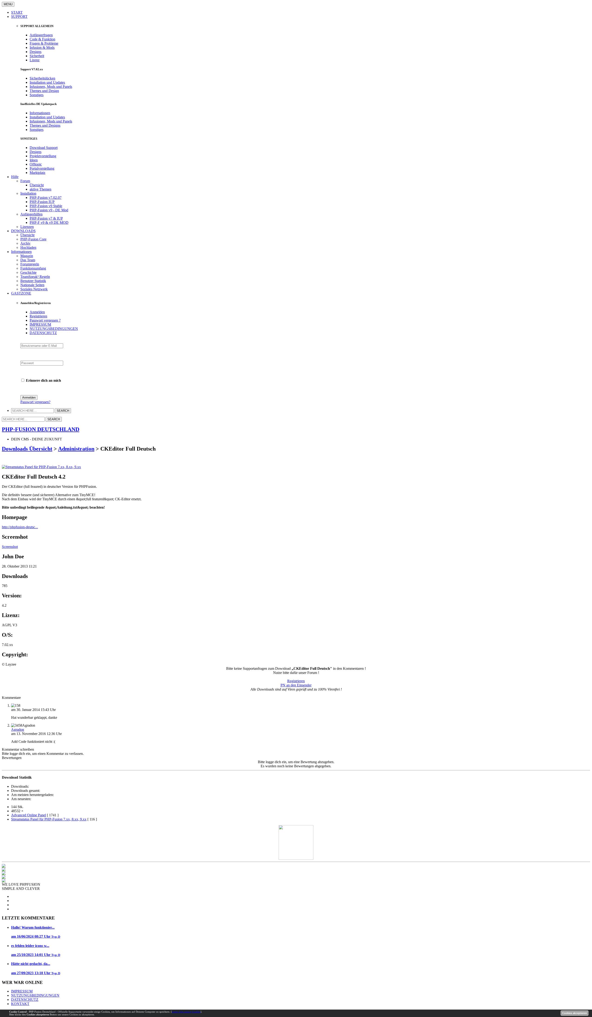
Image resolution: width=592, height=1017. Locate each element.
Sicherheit (37, 56)
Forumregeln (29, 264)
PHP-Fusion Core (33, 239)
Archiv (25, 243)
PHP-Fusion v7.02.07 (46, 198)
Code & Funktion (42, 39)
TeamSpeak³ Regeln (35, 277)
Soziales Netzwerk (34, 289)
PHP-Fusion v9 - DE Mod (49, 210)
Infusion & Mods (42, 47)
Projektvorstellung (43, 156)
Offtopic (36, 164)
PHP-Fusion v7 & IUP (46, 218)
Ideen (34, 160)
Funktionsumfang (33, 268)
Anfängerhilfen (31, 214)
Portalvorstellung (42, 168)
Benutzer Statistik (33, 281)
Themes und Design (44, 91)
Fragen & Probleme (44, 43)
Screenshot (10, 547)
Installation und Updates (47, 82)
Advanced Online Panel (28, 815)
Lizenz (35, 60)
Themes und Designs (45, 125)
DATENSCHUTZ (43, 333)
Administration (76, 449)
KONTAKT (20, 1004)
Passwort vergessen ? (45, 320)
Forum (25, 181)
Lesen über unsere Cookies (186, 1011)
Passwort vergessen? (35, 402)
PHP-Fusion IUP (42, 202)
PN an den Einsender (296, 685)
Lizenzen (27, 227)
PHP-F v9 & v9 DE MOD (49, 222)
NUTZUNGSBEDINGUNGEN (54, 329)
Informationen (40, 113)
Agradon (17, 729)
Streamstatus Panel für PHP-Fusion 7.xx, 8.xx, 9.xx (48, 819)
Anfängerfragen (41, 35)
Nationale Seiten (32, 285)
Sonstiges (36, 95)
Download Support (44, 148)
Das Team (27, 260)
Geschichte (28, 272)
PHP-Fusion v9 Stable (46, 206)
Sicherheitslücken (42, 78)
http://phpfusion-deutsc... (20, 527)
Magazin (26, 256)
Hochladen (28, 247)
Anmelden (37, 312)
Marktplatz (37, 173)
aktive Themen (40, 189)
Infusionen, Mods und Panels (51, 87)
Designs (35, 52)
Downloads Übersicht (27, 449)
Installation (28, 193)
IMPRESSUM (40, 324)
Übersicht (37, 185)
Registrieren (38, 316)
